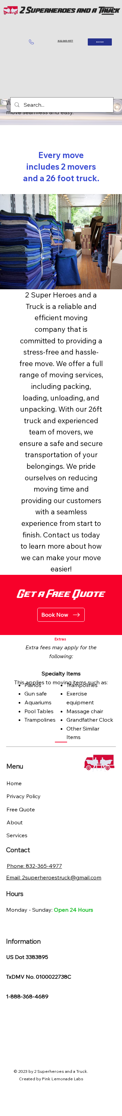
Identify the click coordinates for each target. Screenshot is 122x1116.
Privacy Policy (23, 796)
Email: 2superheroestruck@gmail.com (53, 877)
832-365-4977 (65, 40)
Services (16, 835)
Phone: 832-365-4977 (34, 865)
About (14, 822)
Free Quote (20, 809)
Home (14, 783)
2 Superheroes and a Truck (69, 11)
